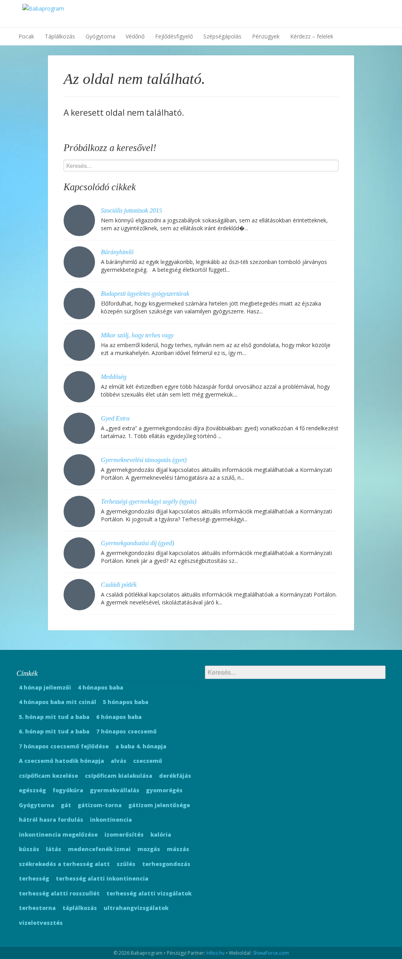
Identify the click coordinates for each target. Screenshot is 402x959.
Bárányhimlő (117, 252)
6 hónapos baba (119, 717)
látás (53, 849)
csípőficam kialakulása (118, 775)
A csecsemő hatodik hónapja (61, 760)
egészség (32, 790)
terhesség (34, 878)
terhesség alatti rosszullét (59, 893)
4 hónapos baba (100, 687)
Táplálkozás (60, 36)
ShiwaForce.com (271, 953)
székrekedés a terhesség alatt (64, 864)
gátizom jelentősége (159, 805)
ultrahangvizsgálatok (136, 908)
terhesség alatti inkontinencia (102, 878)
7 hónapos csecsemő (126, 731)
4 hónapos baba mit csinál (57, 702)
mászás (178, 849)
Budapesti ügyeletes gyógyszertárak (145, 293)
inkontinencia (111, 819)
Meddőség (113, 376)
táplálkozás (79, 908)
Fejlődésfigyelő (174, 36)
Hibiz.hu (215, 953)
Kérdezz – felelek (311, 36)
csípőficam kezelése (48, 775)
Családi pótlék (119, 584)
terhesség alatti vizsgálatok (149, 893)
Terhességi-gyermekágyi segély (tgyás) (148, 501)
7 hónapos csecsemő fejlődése (64, 746)
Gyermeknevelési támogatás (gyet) (143, 460)
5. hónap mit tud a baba (54, 717)
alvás (118, 760)
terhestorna (37, 908)
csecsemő (147, 760)
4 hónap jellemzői (45, 687)
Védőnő (135, 36)
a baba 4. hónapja (140, 746)
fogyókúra (68, 790)
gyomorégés (164, 790)
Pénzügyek (266, 36)
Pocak (26, 36)
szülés (126, 864)
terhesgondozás (166, 864)
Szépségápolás (222, 36)
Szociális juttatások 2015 (131, 210)
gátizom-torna (100, 805)
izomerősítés (124, 834)
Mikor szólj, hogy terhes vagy (137, 335)
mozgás (148, 849)
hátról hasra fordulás (51, 819)
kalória (160, 834)
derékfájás (175, 775)
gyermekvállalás (114, 790)
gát (66, 805)
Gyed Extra (115, 418)
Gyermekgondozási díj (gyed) (137, 543)
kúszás (29, 849)
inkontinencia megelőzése (58, 834)
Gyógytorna (100, 36)
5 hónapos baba (125, 702)
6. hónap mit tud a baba (54, 731)
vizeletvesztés (41, 922)
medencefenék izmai (99, 849)
